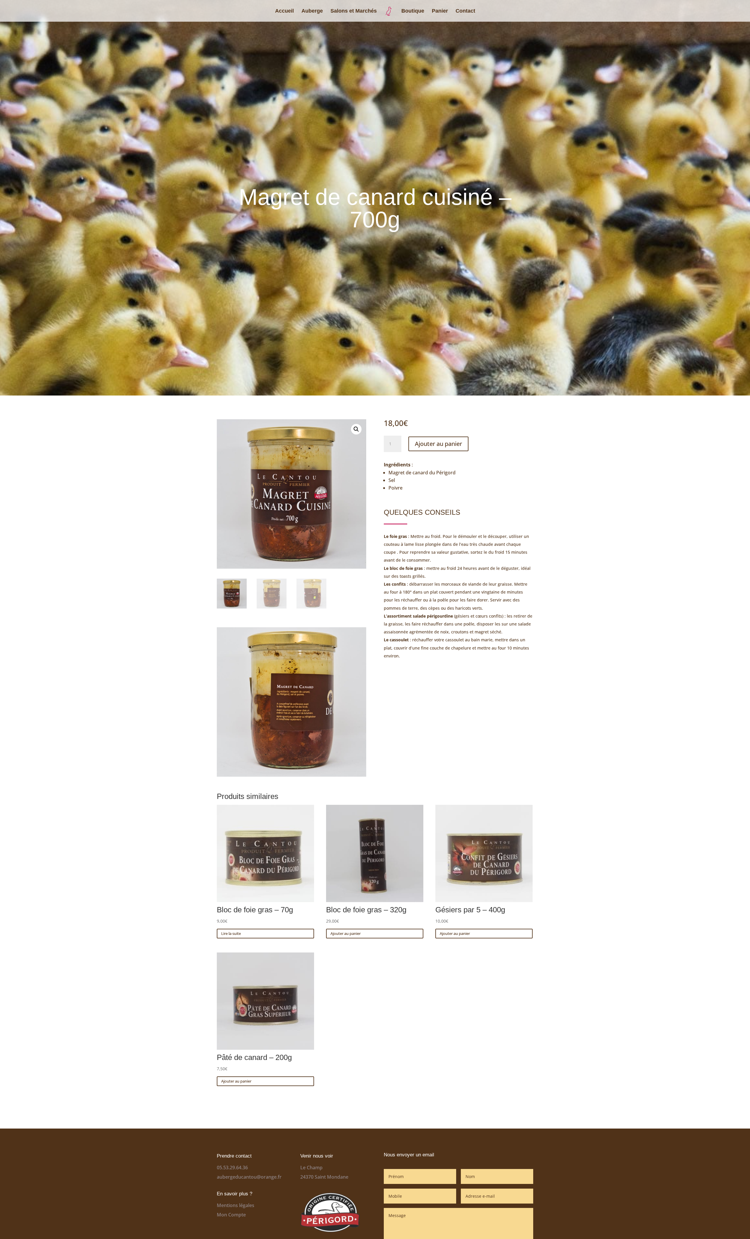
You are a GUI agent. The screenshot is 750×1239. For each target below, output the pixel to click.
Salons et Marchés (353, 11)
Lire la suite (231, 933)
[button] (356, 429)
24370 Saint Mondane (324, 1177)
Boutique (412, 11)
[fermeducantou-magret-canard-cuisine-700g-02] (291, 775)
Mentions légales (235, 1205)
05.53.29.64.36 (232, 1167)
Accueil (284, 11)
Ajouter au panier (438, 444)
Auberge (312, 11)
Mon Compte (231, 1214)
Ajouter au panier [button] (345, 933)
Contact (465, 11)
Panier (440, 11)
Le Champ (311, 1167)
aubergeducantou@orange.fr (249, 1177)
